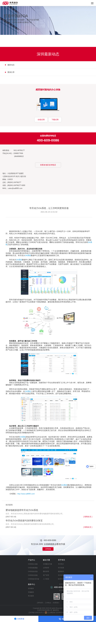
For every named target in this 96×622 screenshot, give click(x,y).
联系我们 (56, 603)
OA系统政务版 (33, 571)
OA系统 (28, 255)
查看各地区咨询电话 (48, 165)
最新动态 (11, 65)
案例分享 (11, 72)
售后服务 (31, 596)
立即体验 (48, 549)
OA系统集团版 (33, 568)
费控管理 (46, 571)
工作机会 (48, 603)
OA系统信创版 (33, 575)
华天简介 (61, 564)
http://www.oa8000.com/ (26, 494)
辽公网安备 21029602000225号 (58, 612)
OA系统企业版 (33, 564)
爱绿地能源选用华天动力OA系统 (22, 510)
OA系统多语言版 (33, 579)
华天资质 (61, 568)
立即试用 (40, 603)
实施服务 (31, 592)
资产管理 (46, 575)
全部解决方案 (47, 564)
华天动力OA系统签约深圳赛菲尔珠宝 (24, 520)
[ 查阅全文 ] (87, 517)
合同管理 (46, 568)
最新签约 (61, 571)
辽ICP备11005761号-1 (36, 612)
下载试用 (55, 120)
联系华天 (61, 579)
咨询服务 (31, 588)
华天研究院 (62, 575)
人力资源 (46, 579)
